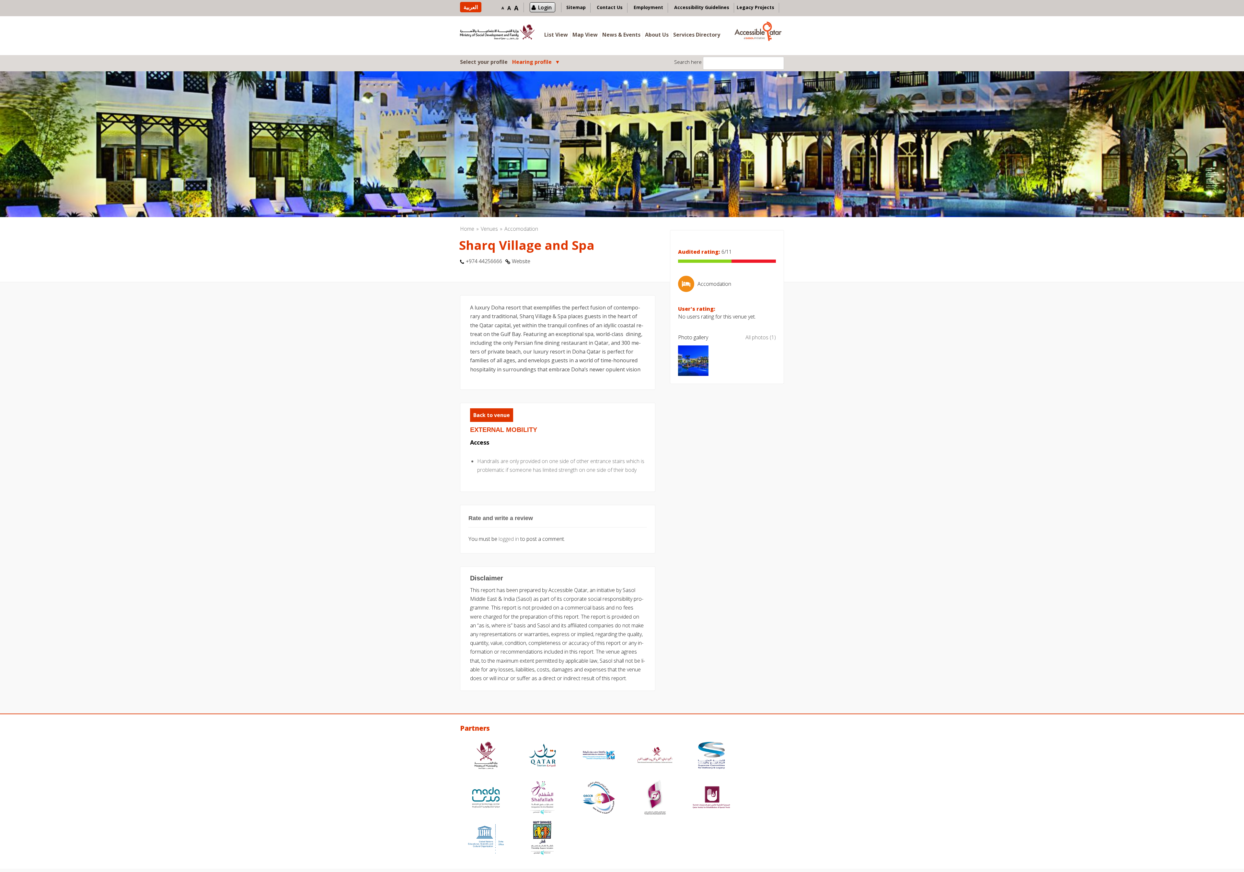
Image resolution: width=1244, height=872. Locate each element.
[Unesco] (485, 839)
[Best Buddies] (542, 839)
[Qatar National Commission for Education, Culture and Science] (655, 756)
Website (521, 261)
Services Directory (696, 34)
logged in (509, 538)
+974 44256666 (484, 261)
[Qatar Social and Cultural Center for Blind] (598, 798)
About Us (657, 34)
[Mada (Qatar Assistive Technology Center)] (485, 798)
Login (545, 7)
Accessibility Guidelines (701, 7)
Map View (585, 34)
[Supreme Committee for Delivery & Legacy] (711, 756)
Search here (688, 62)
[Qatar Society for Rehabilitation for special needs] (711, 798)
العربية (471, 7)
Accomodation (521, 228)
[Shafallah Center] (542, 798)
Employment (648, 7)
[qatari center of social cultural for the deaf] (655, 798)
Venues (489, 228)
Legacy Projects (755, 7)
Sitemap (576, 7)
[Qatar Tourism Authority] (542, 756)
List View (556, 34)
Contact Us (610, 7)
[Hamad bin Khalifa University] (598, 756)
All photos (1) (760, 337)
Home (467, 228)
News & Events (621, 34)
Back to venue (491, 415)
